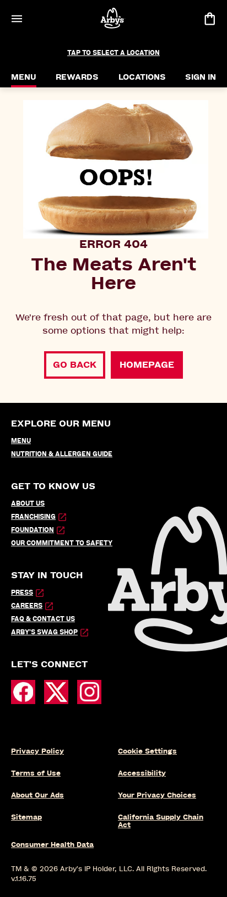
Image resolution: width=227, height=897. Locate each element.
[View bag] (209, 18)
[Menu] (16, 18)
